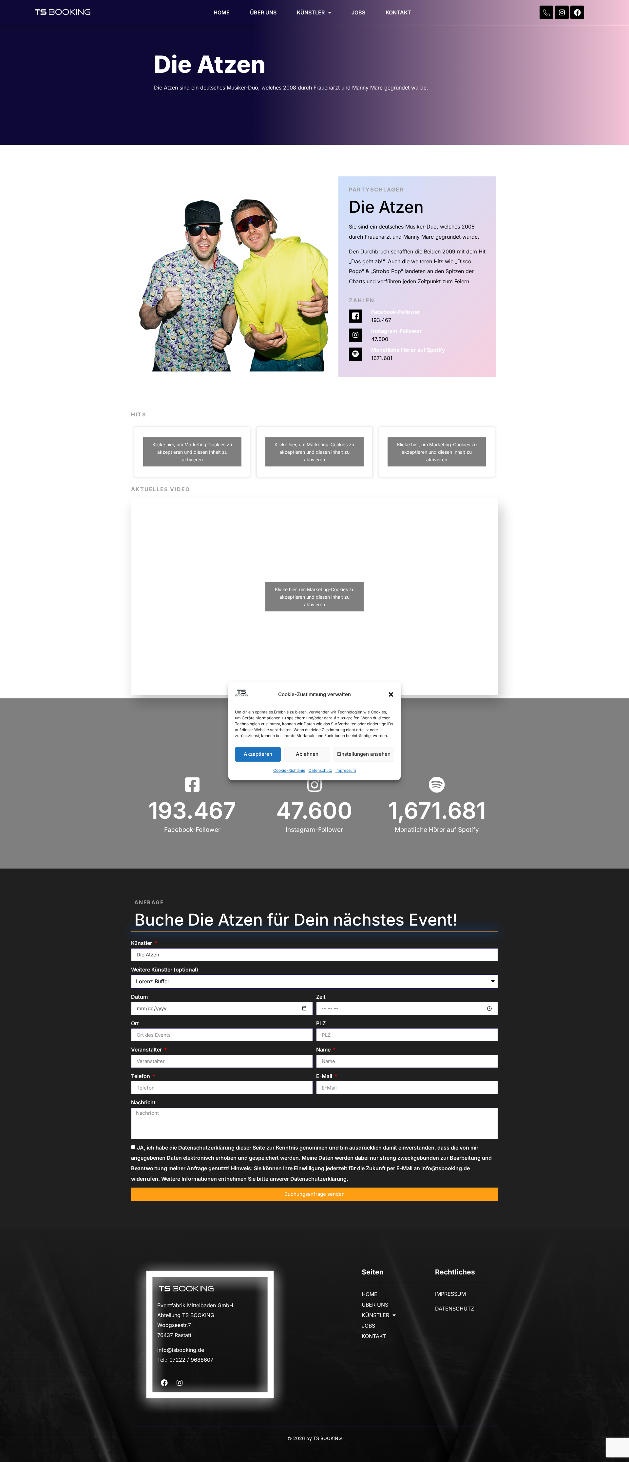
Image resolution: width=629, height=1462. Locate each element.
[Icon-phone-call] (546, 12)
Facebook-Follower (395, 312)
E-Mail (325, 1076)
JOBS (358, 12)
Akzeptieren (258, 754)
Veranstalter (147, 1049)
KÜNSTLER (311, 12)
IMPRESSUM (450, 1294)
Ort (135, 1023)
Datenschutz (320, 770)
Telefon (141, 1076)
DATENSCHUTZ (454, 1308)
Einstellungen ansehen (364, 754)
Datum (139, 996)
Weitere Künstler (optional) (164, 969)
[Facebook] (577, 12)
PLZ (321, 1023)
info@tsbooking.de (180, 1350)
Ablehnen (307, 754)
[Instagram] (562, 12)
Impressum (345, 770)
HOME (222, 12)
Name (324, 1049)
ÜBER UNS (263, 12)
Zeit (321, 996)
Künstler (142, 943)
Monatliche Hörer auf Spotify (408, 350)
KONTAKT (398, 12)
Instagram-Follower (396, 331)
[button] (391, 694)
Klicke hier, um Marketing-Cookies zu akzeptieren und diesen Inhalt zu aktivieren (192, 451)
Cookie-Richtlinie (289, 770)
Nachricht (143, 1102)
